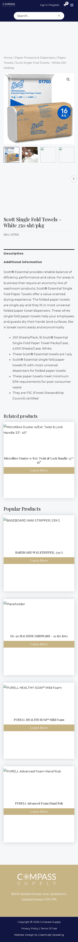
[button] (68, 79)
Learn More (39, 470)
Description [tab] (13, 253)
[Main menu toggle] (71, 5)
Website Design (24, 934)
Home (8, 57)
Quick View (39, 451)
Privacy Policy (29, 928)
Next (73, 178)
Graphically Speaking (51, 934)
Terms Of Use (49, 928)
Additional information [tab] (23, 262)
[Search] (59, 15)
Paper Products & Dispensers (35, 57)
